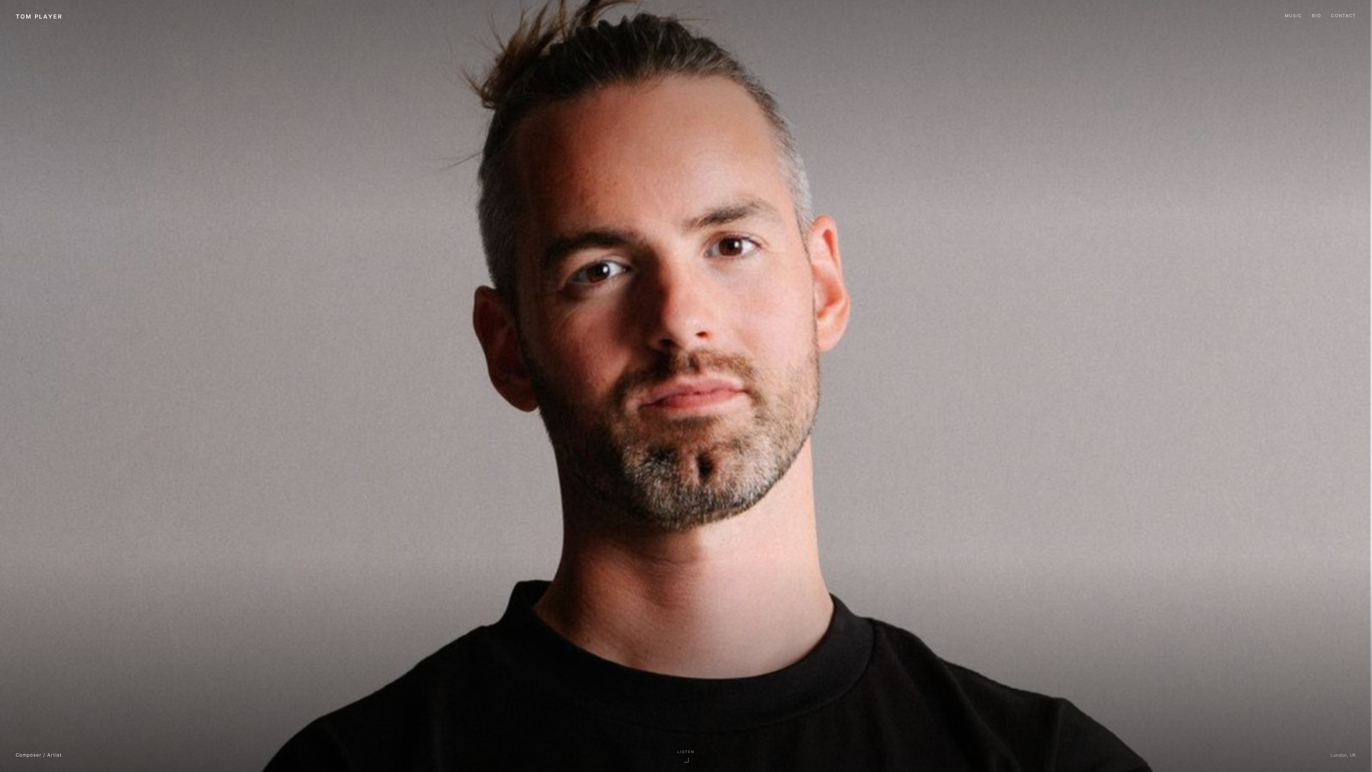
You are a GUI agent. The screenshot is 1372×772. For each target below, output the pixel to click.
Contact (1343, 15)
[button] (686, 755)
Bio (1316, 15)
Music (1293, 15)
